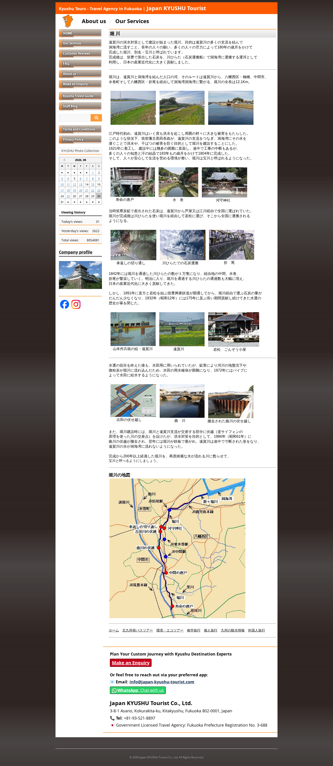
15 (92, 184)
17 (62, 190)
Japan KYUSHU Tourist (132, 8)
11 (68, 184)
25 (68, 196)
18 (68, 190)
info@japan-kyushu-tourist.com (162, 681)
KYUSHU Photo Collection (80, 151)
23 (98, 190)
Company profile (75, 252)
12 (74, 184)
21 (86, 190)
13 (80, 184)
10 (62, 184)
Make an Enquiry (131, 663)
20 (80, 190)
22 (92, 190)
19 (74, 190)
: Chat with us (140, 690)
